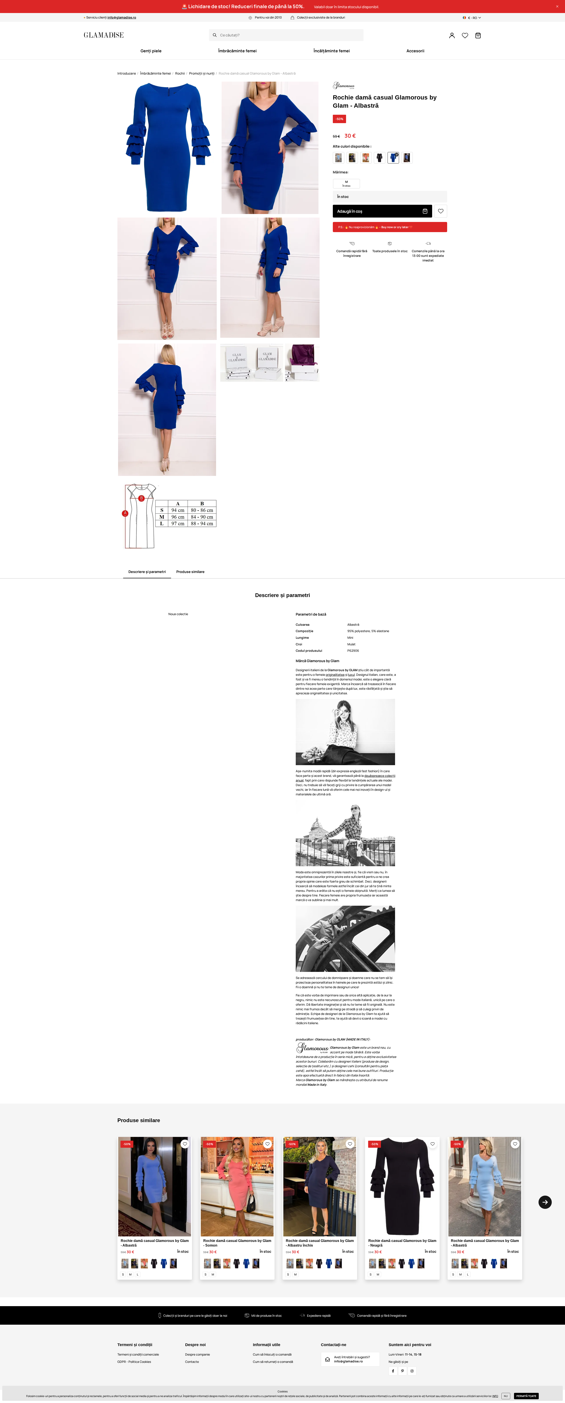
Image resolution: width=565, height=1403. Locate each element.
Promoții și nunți (202, 73)
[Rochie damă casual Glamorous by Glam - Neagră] (154, 1263)
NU (506, 1396)
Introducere (126, 73)
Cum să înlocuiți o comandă (272, 1354)
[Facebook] (393, 1371)
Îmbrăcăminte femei (155, 73)
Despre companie (197, 1354)
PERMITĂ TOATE (526, 1396)
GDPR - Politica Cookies (134, 1362)
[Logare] (452, 35)
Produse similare (190, 571)
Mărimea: (340, 172)
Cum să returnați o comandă (273, 1362)
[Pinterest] (402, 1371)
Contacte (192, 1362)
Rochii (180, 73)
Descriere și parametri (147, 571)
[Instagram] (412, 1371)
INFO (495, 1396)
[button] (557, 6)
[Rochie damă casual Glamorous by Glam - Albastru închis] (134, 1263)
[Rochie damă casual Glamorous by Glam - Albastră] (125, 1263)
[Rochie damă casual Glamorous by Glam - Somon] (144, 1263)
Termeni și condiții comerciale (138, 1354)
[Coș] (478, 35)
